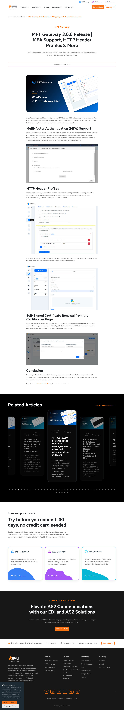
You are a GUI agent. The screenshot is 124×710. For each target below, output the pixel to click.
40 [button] (62, 493)
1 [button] (10, 490)
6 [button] (24, 490)
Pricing (46, 7)
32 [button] (100, 490)
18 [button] (59, 490)
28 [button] (88, 490)
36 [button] (111, 490)
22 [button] (71, 490)
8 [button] (30, 490)
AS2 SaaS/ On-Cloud (70, 666)
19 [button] (62, 490)
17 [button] (56, 490)
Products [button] (24, 7)
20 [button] (65, 490)
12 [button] (42, 490)
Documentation (86, 661)
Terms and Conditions (65, 698)
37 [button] (114, 490)
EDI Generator (50, 670)
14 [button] (47, 490)
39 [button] (59, 493)
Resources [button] (56, 7)
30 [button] (94, 490)
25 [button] (79, 490)
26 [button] (82, 490)
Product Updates (19, 17)
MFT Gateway (50, 664)
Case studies (86, 670)
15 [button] (50, 490)
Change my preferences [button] (10, 706)
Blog (82, 667)
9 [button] (33, 490)
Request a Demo (62, 629)
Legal (75, 698)
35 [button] (108, 490)
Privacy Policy (51, 698)
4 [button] (18, 490)
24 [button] (77, 490)
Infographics (85, 674)
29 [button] (91, 490)
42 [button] (68, 493)
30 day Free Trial (42, 384)
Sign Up (109, 7)
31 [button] (97, 490)
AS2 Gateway (50, 667)
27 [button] (85, 490)
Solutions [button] (36, 7)
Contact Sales (98, 7)
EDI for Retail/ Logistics (68, 677)
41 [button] (65, 493)
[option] (32, 446)
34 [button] (106, 490)
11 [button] (39, 490)
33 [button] (103, 490)
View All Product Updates (104, 405)
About (101, 664)
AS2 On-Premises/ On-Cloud (71, 671)
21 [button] (68, 490)
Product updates (87, 664)
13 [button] (45, 490)
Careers (102, 661)
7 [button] (27, 490)
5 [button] (21, 490)
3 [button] (15, 490)
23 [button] (74, 490)
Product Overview (51, 661)
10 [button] (36, 490)
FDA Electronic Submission (68, 662)
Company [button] (68, 7)
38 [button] (56, 493)
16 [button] (53, 490)
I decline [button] (13, 702)
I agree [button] (5, 702)
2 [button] (13, 490)
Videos (83, 677)
